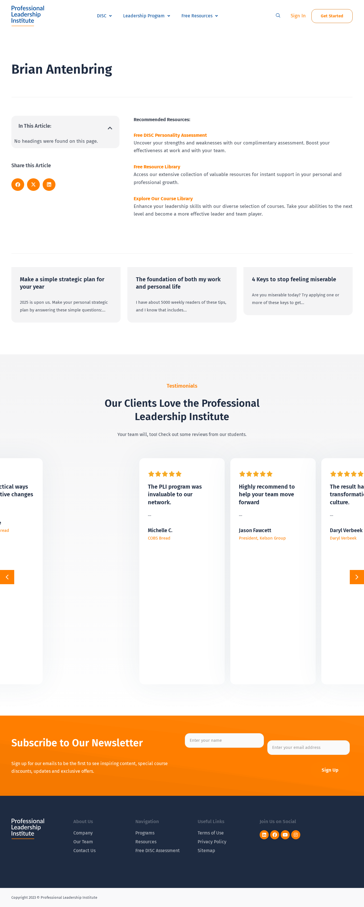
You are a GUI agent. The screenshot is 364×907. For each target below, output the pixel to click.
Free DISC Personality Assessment (170, 135)
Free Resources (196, 15)
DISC (101, 15)
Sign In (298, 16)
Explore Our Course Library (163, 199)
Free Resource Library (157, 167)
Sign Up (330, 770)
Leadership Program (144, 15)
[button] (278, 16)
